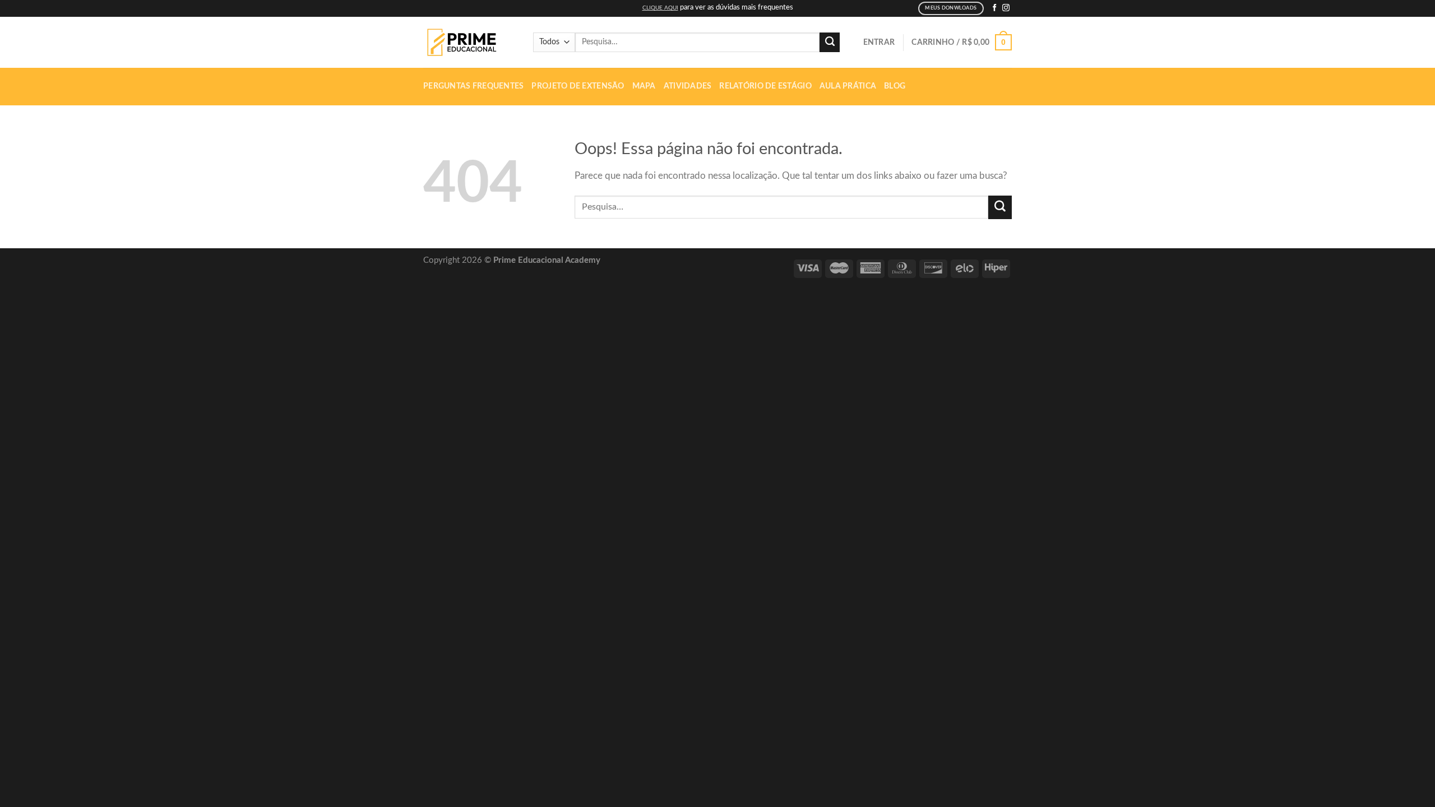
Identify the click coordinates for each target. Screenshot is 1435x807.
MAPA (644, 86)
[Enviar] (830, 43)
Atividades (688, 86)
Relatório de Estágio (765, 86)
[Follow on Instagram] (1006, 8)
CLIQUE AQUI (660, 8)
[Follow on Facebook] (994, 8)
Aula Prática (848, 86)
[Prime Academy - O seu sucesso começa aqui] (465, 42)
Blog (894, 86)
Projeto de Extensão (577, 86)
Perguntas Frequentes (473, 86)
